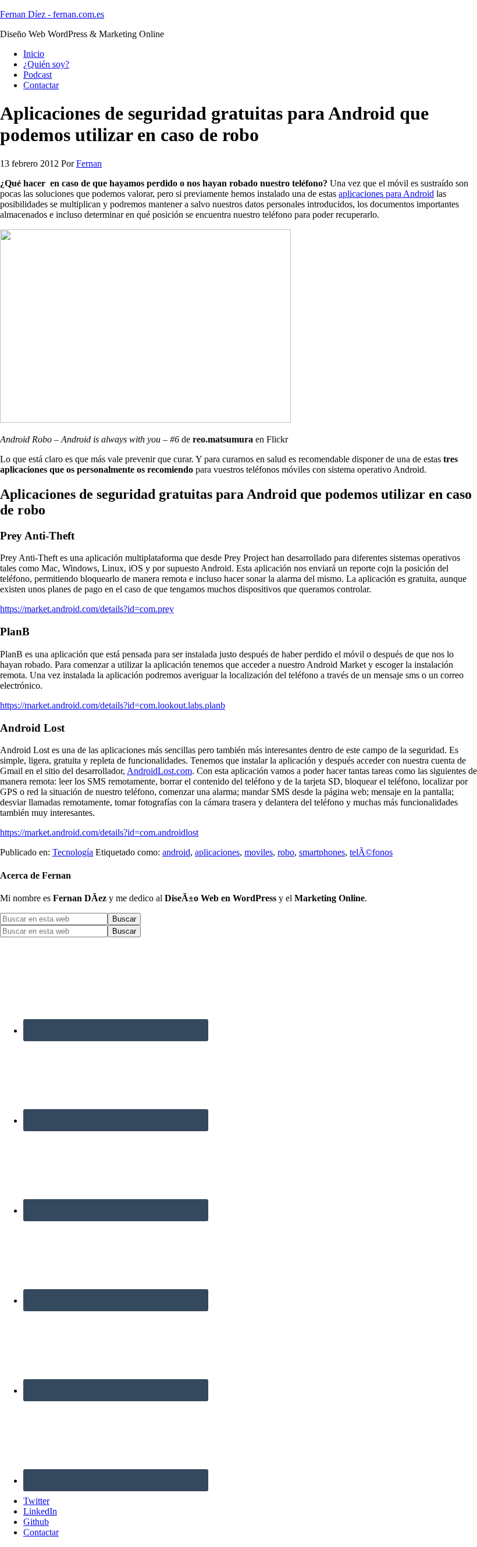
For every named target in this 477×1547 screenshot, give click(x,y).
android (176, 852)
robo (285, 852)
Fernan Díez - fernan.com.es (52, 14)
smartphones (322, 852)
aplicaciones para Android (386, 194)
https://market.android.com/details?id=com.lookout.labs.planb (112, 705)
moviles (258, 852)
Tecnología (72, 852)
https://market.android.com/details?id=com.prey (87, 609)
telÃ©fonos (371, 852)
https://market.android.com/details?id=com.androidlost (99, 832)
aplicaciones (217, 852)
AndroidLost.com (159, 771)
